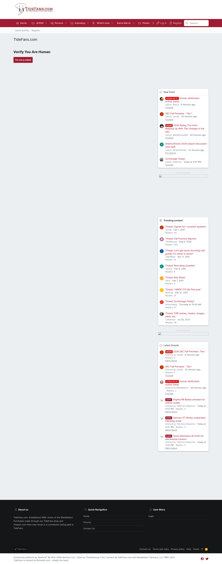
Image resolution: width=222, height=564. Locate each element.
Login (151, 516)
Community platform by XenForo (44, 557)
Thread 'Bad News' (175, 277)
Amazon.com (19, 524)
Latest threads (171, 345)
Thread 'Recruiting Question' (180, 265)
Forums (87, 522)
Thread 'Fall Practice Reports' (180, 238)
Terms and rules (161, 549)
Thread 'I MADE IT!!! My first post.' (183, 289)
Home (86, 516)
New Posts (169, 92)
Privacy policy (177, 549)
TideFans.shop (51, 521)
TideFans (21, 549)
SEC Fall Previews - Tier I (178, 113)
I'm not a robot (23, 59)
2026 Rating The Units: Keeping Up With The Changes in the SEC (184, 128)
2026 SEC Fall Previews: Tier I (185, 351)
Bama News (171, 360)
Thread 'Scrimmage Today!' (180, 301)
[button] (46, 23)
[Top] (202, 549)
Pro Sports (170, 153)
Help (188, 549)
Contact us (89, 528)
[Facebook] (202, 558)
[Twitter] (207, 558)
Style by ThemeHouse (88, 557)
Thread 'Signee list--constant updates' (185, 226)
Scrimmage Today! (175, 158)
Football (169, 107)
